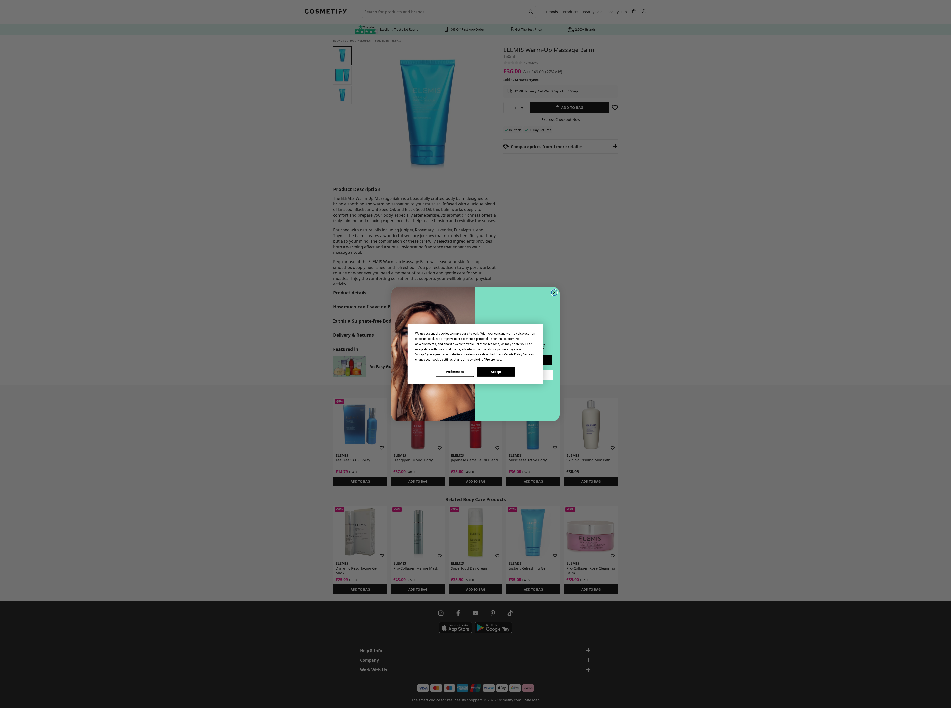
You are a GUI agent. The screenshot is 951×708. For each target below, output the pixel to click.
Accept (496, 372)
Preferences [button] (493, 359)
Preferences (455, 372)
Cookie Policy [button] (513, 354)
